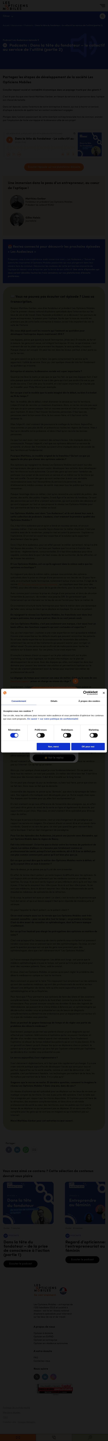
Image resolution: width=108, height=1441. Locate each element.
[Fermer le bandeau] (104, 693)
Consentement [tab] (19, 701)
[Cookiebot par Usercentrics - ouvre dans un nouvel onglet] (85, 693)
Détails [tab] (54, 701)
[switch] (41, 735)
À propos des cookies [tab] (89, 701)
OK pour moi (88, 746)
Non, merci (53, 746)
